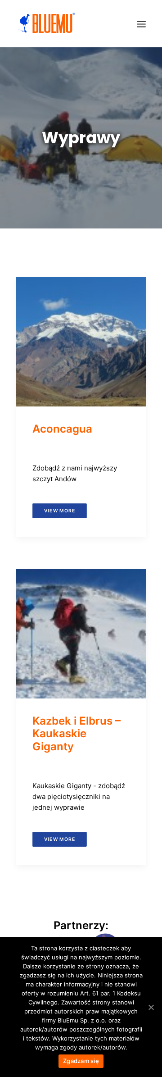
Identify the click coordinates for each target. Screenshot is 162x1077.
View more (59, 510)
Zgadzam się (81, 1060)
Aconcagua (62, 428)
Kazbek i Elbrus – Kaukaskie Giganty (76, 733)
